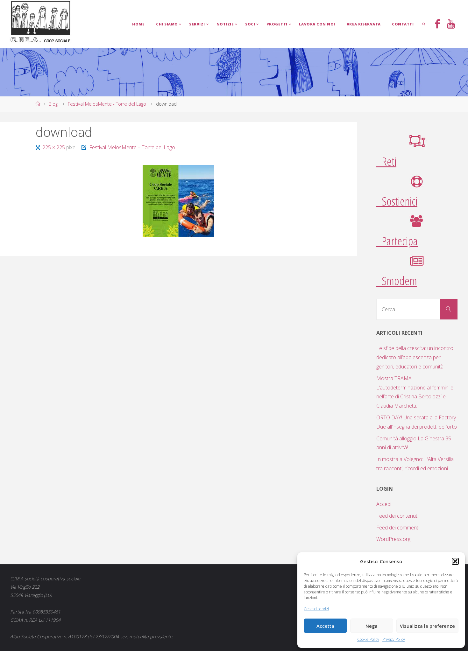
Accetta (325, 626)
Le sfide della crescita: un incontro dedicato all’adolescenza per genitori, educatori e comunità (414, 357)
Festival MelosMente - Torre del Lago (107, 104)
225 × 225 (54, 147)
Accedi (383, 504)
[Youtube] (450, 24)
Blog (53, 104)
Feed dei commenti (397, 527)
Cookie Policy (368, 639)
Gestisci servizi (316, 609)
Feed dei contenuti (397, 515)
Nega (371, 626)
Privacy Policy (393, 639)
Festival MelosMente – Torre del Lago (132, 147)
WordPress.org (393, 539)
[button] (455, 561)
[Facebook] (437, 24)
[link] (424, 24)
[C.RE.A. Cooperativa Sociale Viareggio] (40, 22)
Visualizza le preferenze (427, 626)
